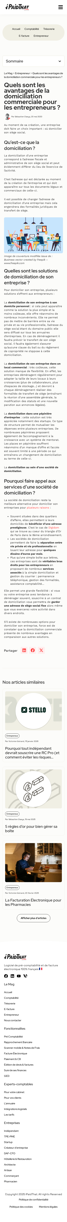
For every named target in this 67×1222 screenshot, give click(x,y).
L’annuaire (9, 1103)
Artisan (8, 1170)
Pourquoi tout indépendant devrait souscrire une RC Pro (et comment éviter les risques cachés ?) (32, 755)
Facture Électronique (15, 1053)
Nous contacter (12, 1020)
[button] (59, 61)
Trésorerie (49, 29)
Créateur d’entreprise (16, 1147)
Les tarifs (9, 1114)
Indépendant (11, 1131)
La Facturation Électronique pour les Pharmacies (33, 902)
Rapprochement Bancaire (18, 1042)
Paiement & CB (12, 1059)
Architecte (10, 1164)
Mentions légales (48, 1206)
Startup (8, 1142)
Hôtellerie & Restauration (18, 1159)
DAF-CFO (9, 1153)
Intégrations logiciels (15, 1109)
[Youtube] (19, 976)
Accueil (16, 29)
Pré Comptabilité (13, 1036)
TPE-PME (9, 1136)
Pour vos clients (12, 1097)
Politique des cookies (21, 1206)
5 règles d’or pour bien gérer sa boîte (31, 828)
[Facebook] (6, 976)
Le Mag (8, 73)
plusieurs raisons (38, 507)
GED (7, 1076)
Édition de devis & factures (18, 1064)
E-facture (24, 35)
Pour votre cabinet (14, 1092)
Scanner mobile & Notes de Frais (22, 1047)
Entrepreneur (41, 35)
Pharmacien (10, 1181)
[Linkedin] (12, 976)
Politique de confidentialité (33, 1199)
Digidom (53, 527)
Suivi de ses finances (15, 1070)
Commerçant (11, 1176)
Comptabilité (31, 29)
